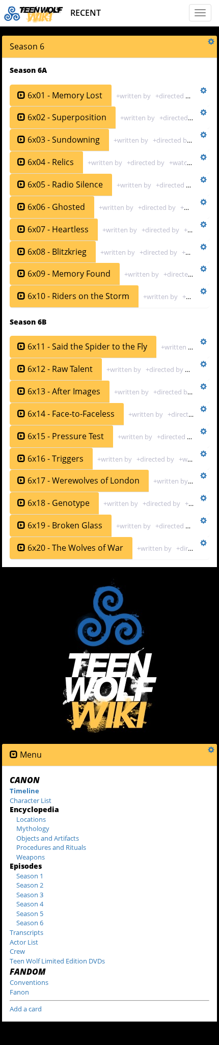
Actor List (24, 942)
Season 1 (29, 875)
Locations (31, 819)
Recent (85, 12)
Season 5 (29, 913)
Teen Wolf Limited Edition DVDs (57, 961)
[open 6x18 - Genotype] (21, 503)
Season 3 (29, 894)
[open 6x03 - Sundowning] (21, 140)
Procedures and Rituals (51, 847)
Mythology (32, 828)
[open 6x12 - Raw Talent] (21, 369)
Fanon (19, 992)
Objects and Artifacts (47, 838)
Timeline (24, 790)
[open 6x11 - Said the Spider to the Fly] (21, 347)
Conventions (29, 982)
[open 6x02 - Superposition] (21, 117)
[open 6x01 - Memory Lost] (21, 95)
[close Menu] (14, 755)
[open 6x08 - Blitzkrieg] (21, 252)
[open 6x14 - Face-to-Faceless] (21, 414)
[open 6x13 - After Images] (21, 391)
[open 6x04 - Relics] (21, 162)
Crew (17, 951)
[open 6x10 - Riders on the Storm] (21, 296)
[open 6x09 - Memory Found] (21, 274)
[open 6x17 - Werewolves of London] (21, 481)
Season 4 (29, 903)
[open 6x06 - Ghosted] (21, 207)
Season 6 (29, 922)
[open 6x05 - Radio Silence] (21, 185)
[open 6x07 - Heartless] (21, 229)
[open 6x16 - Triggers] (21, 459)
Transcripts (26, 932)
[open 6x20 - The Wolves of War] (21, 548)
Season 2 (29, 885)
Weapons (30, 857)
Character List (30, 800)
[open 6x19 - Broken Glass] (21, 525)
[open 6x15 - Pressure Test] (21, 436)
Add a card (26, 1008)
